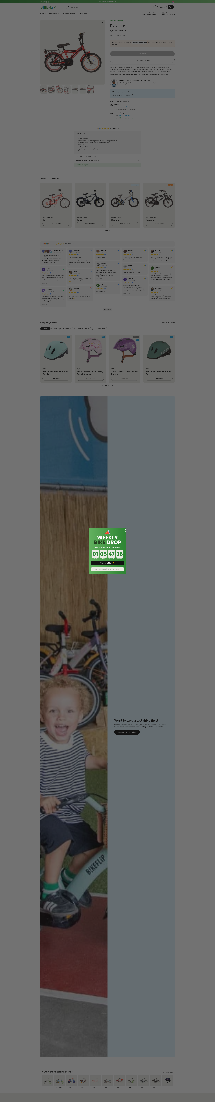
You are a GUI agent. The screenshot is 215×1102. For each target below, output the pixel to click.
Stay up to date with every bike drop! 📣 (107, 569)
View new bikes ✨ (107, 563)
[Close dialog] (124, 530)
